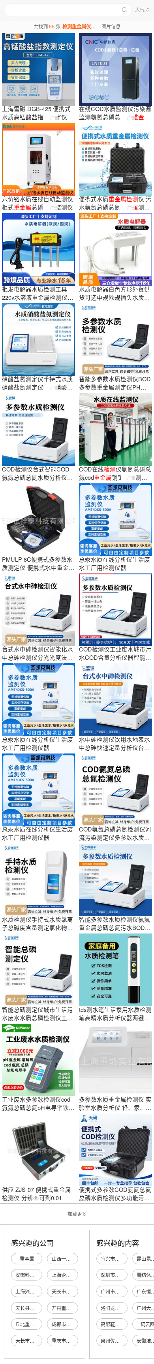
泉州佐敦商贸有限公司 (124, 1340)
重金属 (27, 1258)
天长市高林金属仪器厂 (75, 1291)
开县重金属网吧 (68, 1308)
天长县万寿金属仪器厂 (39, 1308)
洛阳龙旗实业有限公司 (124, 1308)
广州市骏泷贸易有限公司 (127, 1291)
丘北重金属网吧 (32, 1324)
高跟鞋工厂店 (115, 1324)
